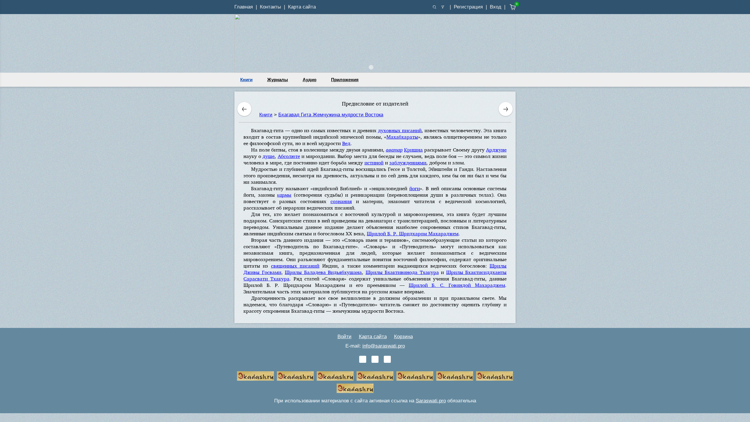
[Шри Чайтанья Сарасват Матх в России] (494, 376)
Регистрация (468, 7)
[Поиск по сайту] (434, 7)
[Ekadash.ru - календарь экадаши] (335, 376)
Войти (345, 336)
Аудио (309, 79)
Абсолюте (289, 156)
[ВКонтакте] (362, 359)
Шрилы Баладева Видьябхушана (323, 272)
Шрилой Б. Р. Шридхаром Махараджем (412, 233)
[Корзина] (508, 7)
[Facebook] (375, 359)
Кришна (413, 150)
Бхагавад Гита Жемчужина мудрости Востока (330, 115)
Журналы (277, 79)
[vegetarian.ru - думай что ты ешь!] (295, 376)
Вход (495, 7)
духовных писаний (400, 130)
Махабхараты (402, 137)
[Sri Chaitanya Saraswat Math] (255, 376)
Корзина (403, 336)
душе (268, 156)
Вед (346, 143)
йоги (414, 188)
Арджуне (496, 150)
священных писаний (295, 266)
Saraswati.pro (431, 401)
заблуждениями (407, 162)
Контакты (270, 7)
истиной (373, 162)
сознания (341, 201)
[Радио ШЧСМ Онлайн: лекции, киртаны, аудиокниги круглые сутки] (414, 376)
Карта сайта (302, 7)
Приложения (345, 79)
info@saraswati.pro (383, 346)
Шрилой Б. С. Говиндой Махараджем (457, 285)
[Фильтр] (443, 7)
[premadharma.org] (355, 388)
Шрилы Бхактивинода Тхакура (402, 272)
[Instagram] (387, 359)
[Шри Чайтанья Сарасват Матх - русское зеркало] (375, 376)
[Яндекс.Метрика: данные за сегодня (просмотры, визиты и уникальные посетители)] (394, 388)
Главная (243, 7)
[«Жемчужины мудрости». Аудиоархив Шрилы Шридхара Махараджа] (454, 376)
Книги (246, 79)
